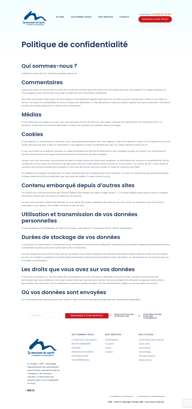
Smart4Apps (145, 352)
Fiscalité (109, 344)
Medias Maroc (145, 360)
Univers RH (144, 344)
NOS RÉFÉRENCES (80, 360)
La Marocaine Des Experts (151, 339)
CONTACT (124, 17)
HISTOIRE (76, 348)
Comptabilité (111, 339)
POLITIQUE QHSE (80, 356)
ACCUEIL (60, 17)
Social (108, 348)
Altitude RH (145, 348)
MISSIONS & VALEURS (82, 352)
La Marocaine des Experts (84, 339)
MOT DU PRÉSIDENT (81, 344)
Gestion (109, 352)
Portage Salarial (147, 356)
